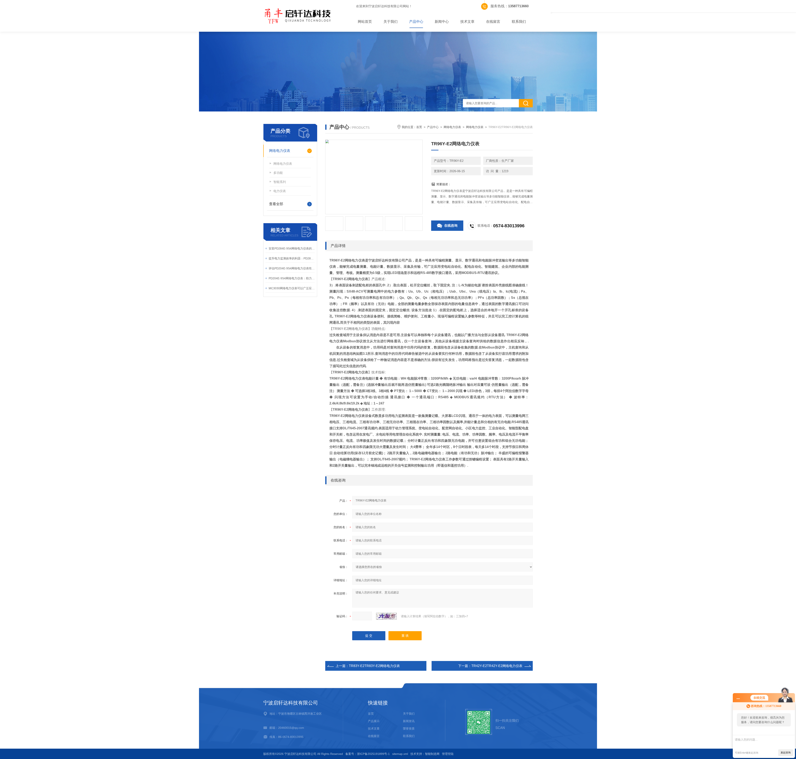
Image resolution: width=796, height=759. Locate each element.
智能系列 (279, 182)
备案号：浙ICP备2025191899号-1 (367, 753)
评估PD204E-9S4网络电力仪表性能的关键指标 (292, 268)
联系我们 (519, 22)
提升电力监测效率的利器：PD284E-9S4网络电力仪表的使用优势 (292, 258)
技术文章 (467, 22)
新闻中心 (442, 22)
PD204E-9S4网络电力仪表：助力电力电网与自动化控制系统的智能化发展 (292, 278)
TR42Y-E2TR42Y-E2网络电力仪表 (496, 666)
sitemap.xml (400, 753)
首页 (419, 127)
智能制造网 (432, 753)
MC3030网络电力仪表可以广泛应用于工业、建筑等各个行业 (292, 288)
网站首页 (365, 22)
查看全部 (276, 204)
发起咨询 (786, 752)
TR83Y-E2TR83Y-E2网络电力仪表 (374, 666)
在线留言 (493, 22)
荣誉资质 (409, 728)
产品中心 (416, 22)
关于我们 (390, 22)
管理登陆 (448, 753)
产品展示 (374, 721)
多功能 (278, 172)
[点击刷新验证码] (386, 616)
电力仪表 (279, 191)
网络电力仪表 (279, 151)
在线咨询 (450, 225)
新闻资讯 (409, 721)
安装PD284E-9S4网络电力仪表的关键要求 (292, 248)
